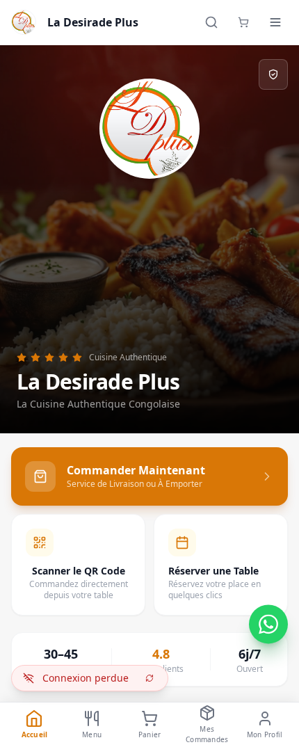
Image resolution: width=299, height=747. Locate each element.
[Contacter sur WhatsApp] (268, 627)
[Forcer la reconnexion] (149, 678)
